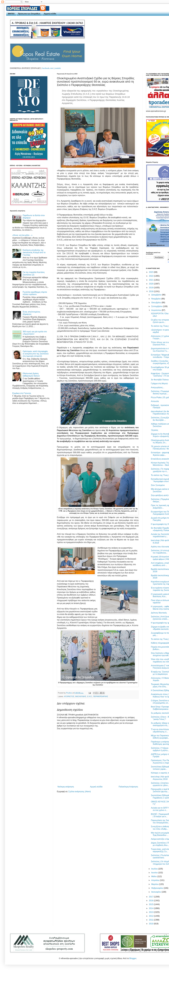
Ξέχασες (154, 430)
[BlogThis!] (96, 693)
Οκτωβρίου (156, 302)
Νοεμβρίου (156, 299)
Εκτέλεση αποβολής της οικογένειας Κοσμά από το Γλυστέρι (34, 252)
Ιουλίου (154, 869)
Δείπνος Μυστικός (159, 613)
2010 (151, 924)
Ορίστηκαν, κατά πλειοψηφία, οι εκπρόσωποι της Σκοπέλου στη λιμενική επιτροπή (36, 353)
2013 (151, 912)
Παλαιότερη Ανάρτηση (128, 787)
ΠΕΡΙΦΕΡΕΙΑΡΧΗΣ (100, 696)
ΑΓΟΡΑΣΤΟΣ (69, 696)
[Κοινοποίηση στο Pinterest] (103, 693)
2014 (151, 908)
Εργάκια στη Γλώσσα (21, 393)
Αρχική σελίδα (50, 14)
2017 (151, 897)
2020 (151, 284)
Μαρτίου (155, 884)
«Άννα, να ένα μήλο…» (22, 235)
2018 (151, 291)
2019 (151, 288)
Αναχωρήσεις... (157, 387)
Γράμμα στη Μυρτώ (159, 383)
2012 (151, 916)
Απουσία (155, 401)
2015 (151, 904)
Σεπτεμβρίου (157, 306)
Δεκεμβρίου (156, 295)
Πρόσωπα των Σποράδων (29, 14)
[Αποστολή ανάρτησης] (89, 693)
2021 (151, 280)
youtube (57, 68)
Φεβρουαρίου (157, 888)
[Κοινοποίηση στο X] (99, 693)
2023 (151, 272)
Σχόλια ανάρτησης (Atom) (79, 791)
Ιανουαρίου (156, 892)
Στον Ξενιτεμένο (158, 485)
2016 (151, 900)
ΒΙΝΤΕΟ (11, 14)
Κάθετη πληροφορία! (160, 643)
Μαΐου (154, 876)
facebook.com (47, 68)
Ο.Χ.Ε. (89, 696)
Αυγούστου (156, 310)
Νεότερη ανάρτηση (66, 787)
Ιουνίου (154, 873)
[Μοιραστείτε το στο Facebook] (101, 693)
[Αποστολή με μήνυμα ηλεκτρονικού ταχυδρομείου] (94, 693)
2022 (151, 276)
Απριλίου (155, 880)
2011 (151, 920)
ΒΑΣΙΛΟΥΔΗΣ (80, 696)
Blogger (132, 958)
